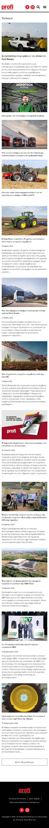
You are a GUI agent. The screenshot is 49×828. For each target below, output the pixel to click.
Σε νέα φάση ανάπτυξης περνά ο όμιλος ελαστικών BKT (20, 645)
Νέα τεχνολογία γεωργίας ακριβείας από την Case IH (23, 375)
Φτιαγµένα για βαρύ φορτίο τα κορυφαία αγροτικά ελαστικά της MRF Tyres (21, 582)
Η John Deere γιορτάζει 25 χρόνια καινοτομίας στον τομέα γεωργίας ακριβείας (23, 240)
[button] (38, 7)
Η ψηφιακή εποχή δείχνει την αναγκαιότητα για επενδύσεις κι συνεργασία (24, 444)
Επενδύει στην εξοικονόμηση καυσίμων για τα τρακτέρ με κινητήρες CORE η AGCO (22, 193)
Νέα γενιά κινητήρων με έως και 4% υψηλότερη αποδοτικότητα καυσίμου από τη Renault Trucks (22, 154)
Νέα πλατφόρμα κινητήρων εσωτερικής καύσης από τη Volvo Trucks (23, 312)
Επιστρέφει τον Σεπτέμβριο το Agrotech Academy (23, 115)
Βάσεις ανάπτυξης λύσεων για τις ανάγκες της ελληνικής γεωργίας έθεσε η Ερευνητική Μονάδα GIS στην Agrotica (24, 517)
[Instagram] (33, 7)
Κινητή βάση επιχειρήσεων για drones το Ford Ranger (24, 57)
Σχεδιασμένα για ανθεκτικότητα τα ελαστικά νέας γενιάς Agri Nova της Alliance (23, 717)
